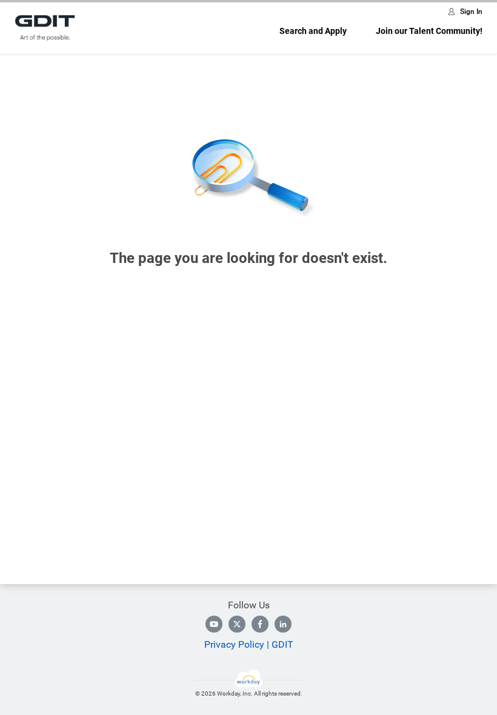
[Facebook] (260, 624)
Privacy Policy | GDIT (248, 644)
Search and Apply (313, 31)
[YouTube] (213, 624)
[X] (236, 624)
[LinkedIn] (283, 624)
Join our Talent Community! (429, 31)
